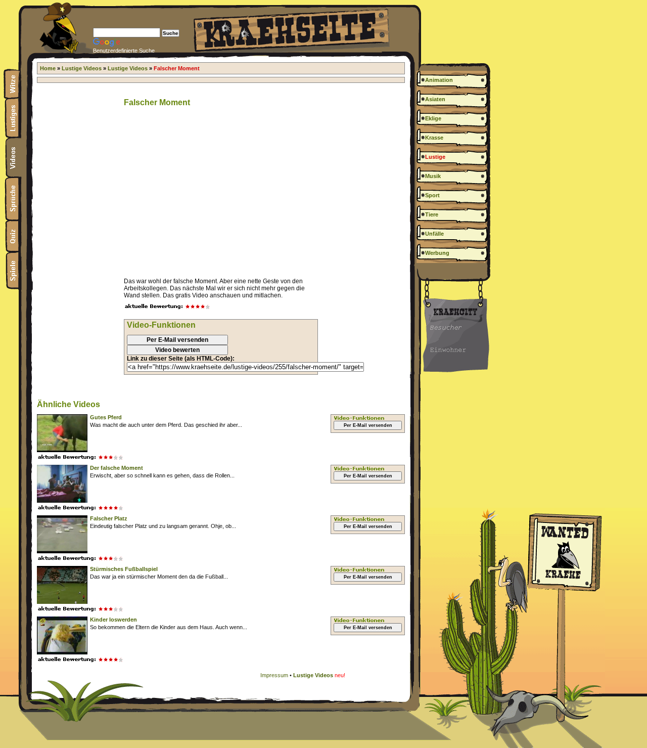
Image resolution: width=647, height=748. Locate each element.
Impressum (274, 675)
